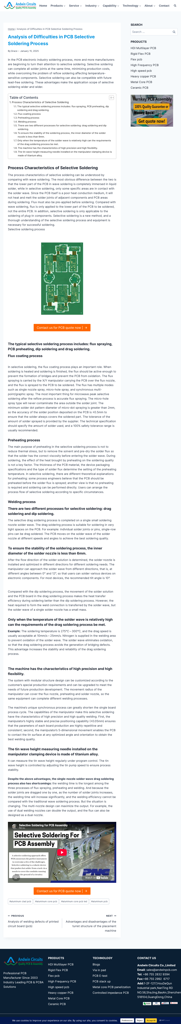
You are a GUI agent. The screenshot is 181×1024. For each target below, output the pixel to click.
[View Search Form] (175, 5)
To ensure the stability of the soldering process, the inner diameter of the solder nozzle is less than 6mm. (62, 135)
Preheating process (28, 117)
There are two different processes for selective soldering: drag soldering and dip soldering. (62, 127)
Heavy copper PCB (143, 76)
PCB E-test (100, 975)
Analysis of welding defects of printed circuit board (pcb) (33, 921)
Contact (164, 5)
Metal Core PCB (141, 82)
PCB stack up (102, 981)
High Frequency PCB (145, 65)
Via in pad (99, 970)
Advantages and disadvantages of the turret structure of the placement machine (91, 923)
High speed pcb (141, 70)
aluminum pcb (99, 901)
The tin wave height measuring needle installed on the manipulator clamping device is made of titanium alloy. (65, 153)
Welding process (27, 121)
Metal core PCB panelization (112, 987)
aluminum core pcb (46, 901)
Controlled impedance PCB (111, 992)
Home (43, 5)
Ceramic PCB (139, 87)
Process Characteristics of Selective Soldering (40, 102)
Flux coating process (29, 113)
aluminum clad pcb (20, 901)
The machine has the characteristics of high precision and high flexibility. (58, 148)
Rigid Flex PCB (140, 53)
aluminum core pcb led (74, 901)
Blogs (96, 964)
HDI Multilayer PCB (143, 48)
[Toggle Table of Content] (110, 97)
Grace (14, 51)
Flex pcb (136, 59)
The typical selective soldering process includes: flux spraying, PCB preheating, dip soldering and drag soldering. (63, 108)
